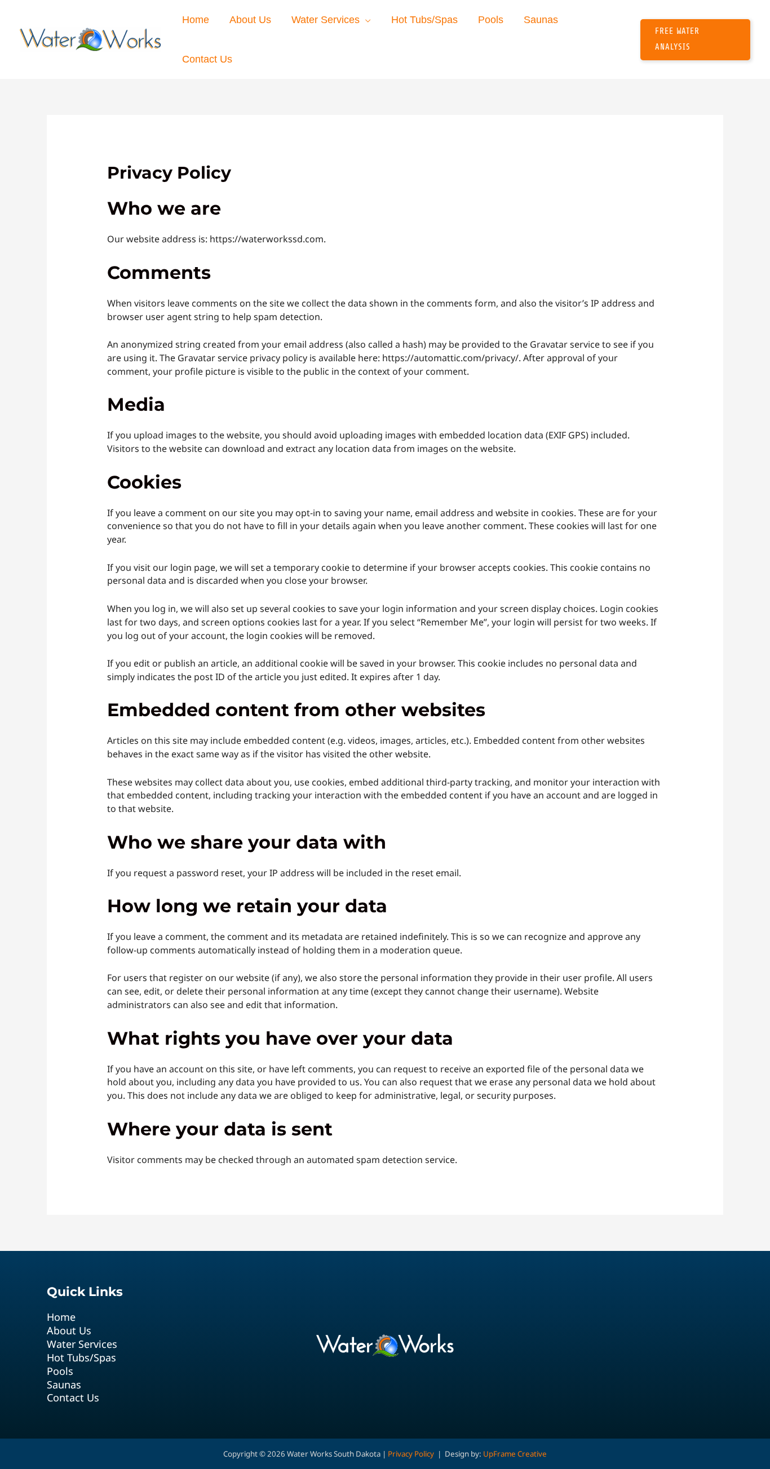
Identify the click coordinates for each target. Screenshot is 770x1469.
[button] (365, 19)
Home (61, 1317)
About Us (69, 1330)
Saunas (64, 1384)
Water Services (82, 1344)
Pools (60, 1371)
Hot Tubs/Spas (81, 1357)
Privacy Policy (411, 1454)
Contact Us (73, 1397)
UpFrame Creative (515, 1454)
